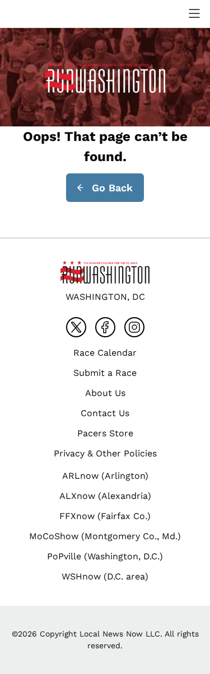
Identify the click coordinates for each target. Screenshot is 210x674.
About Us (105, 393)
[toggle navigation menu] (194, 13)
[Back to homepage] (36, 14)
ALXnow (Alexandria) (105, 496)
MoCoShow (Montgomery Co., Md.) (105, 536)
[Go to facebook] (105, 327)
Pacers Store (105, 433)
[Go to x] (76, 327)
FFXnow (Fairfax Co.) (105, 516)
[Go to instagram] (134, 327)
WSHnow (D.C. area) (105, 576)
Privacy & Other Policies (105, 453)
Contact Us (105, 413)
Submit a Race (105, 372)
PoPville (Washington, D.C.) (105, 556)
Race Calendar (105, 352)
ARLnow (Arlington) (105, 475)
